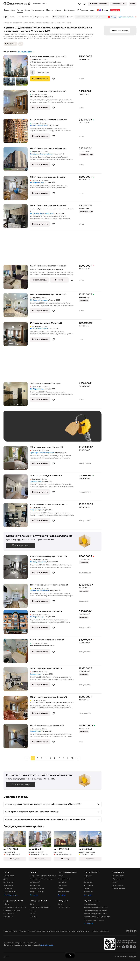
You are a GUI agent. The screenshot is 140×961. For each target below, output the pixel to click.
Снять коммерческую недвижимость (97, 917)
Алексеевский (35, 882)
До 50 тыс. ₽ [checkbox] (27, 429)
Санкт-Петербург (64, 879)
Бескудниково (9, 876)
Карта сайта (104, 931)
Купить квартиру (90, 904)
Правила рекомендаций (80, 931)
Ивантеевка (88, 891)
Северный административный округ (43, 876)
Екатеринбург (63, 885)
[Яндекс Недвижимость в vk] (127, 931)
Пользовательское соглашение (58, 931)
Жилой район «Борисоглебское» (41, 154)
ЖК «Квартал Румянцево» (39, 300)
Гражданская (8, 885)
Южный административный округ (42, 879)
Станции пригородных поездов (15, 907)
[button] (84, 4)
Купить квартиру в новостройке (95, 913)
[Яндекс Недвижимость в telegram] (135, 931)
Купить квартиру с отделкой (94, 920)
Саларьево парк (35, 481)
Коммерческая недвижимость (40, 907)
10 (72, 758)
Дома (32, 904)
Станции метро (9, 913)
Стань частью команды (36, 931)
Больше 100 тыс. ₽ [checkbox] (30, 436)
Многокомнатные (119, 888)
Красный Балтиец (10, 891)
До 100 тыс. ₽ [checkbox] (13, 436)
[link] (132, 4)
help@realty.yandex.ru (46, 945)
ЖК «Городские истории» (39, 328)
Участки (32, 910)
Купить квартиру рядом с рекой (95, 910)
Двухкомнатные (118, 876)
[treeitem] (10, 10)
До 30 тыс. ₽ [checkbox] (13, 429)
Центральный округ (37, 891)
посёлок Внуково (46, 702)
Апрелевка (34, 97)
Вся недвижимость (10, 931)
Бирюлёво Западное (37, 888)
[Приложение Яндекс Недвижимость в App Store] (123, 947)
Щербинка (87, 876)
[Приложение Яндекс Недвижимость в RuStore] (134, 947)
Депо (5, 879)
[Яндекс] (132, 957)
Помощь (95, 931)
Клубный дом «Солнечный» (39, 590)
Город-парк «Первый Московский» (42, 453)
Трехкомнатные (118, 885)
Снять (60, 904)
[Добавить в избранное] (53, 78)
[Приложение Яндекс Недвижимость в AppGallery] (131, 947)
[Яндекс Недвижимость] (17, 3)
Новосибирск (62, 882)
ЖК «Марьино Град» (37, 182)
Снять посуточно (64, 907)
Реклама (23, 931)
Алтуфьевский (35, 885)
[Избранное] (79, 4)
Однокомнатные (118, 879)
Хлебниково (8, 888)
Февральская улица (45, 645)
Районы (6, 904)
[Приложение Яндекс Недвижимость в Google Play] (127, 947)
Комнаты (33, 917)
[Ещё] (20, 44)
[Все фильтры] (6, 17)
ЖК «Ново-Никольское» (38, 125)
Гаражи (32, 913)
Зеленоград (88, 882)
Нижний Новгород (64, 891)
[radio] (37, 758)
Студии (115, 882)
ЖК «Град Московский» (38, 562)
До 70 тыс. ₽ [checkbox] (42, 429)
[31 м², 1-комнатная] (17, 652)
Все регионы (8, 917)
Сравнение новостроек (12, 910)
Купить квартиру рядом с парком (96, 907)
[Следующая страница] (78, 758)
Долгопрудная (9, 882)
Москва (32, 209)
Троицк (86, 888)
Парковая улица (44, 97)
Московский (88, 885)
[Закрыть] (135, 17)
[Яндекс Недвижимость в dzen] (131, 931)
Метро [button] (113, 17)
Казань (60, 888)
